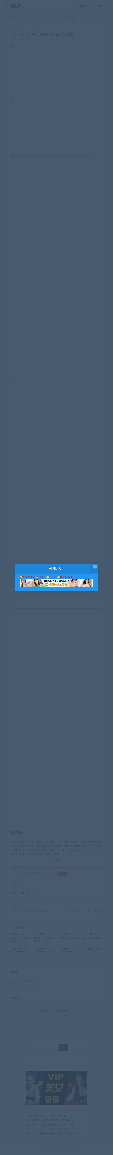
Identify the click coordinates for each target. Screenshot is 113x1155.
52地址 (42, 577)
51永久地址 (29, 577)
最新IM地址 (66, 577)
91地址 (52, 577)
